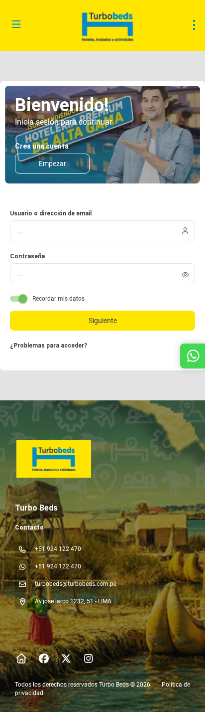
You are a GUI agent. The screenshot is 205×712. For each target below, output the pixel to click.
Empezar (52, 164)
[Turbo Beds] (53, 459)
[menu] (194, 24)
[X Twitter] (66, 659)
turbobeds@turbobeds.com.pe (75, 583)
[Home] (21, 659)
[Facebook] (43, 659)
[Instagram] (88, 659)
